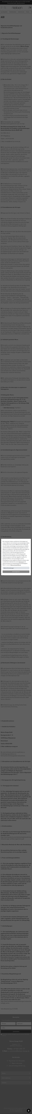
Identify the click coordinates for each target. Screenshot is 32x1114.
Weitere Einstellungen (9, 568)
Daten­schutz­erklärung (15, 565)
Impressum (21, 561)
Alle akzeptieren (16, 571)
